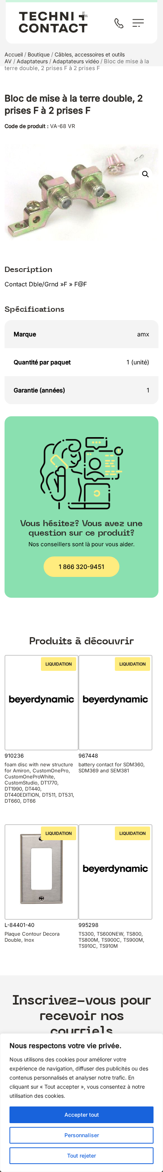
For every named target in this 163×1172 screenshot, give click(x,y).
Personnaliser (81, 1135)
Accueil (14, 54)
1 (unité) (138, 362)
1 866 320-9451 (81, 566)
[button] (145, 174)
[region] (81, 1102)
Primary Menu (138, 23)
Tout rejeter (81, 1155)
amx (143, 334)
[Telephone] (120, 24)
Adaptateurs (32, 61)
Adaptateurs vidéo (76, 61)
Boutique (39, 54)
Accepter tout (81, 1114)
